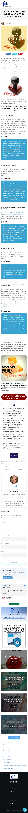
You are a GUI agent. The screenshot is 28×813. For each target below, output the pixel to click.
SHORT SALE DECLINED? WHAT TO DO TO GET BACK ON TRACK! (14, 14)
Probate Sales (7, 751)
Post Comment (14, 562)
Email (5, 544)
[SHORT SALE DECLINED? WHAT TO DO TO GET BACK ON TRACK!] (14, 38)
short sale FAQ (4, 466)
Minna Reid (12, 23)
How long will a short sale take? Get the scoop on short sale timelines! (14, 702)
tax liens (15, 304)
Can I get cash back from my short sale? (14, 659)
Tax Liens (5, 745)
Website (3, 551)
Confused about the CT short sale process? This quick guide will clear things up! (14, 681)
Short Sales (6, 748)
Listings (5, 754)
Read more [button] (5, 593)
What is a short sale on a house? (14, 724)
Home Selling (7, 756)
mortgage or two (6, 306)
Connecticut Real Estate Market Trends (14, 765)
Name (5, 536)
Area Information (8, 768)
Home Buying (7, 759)
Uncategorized (7, 742)
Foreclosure (6, 762)
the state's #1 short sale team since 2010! (13, 388)
